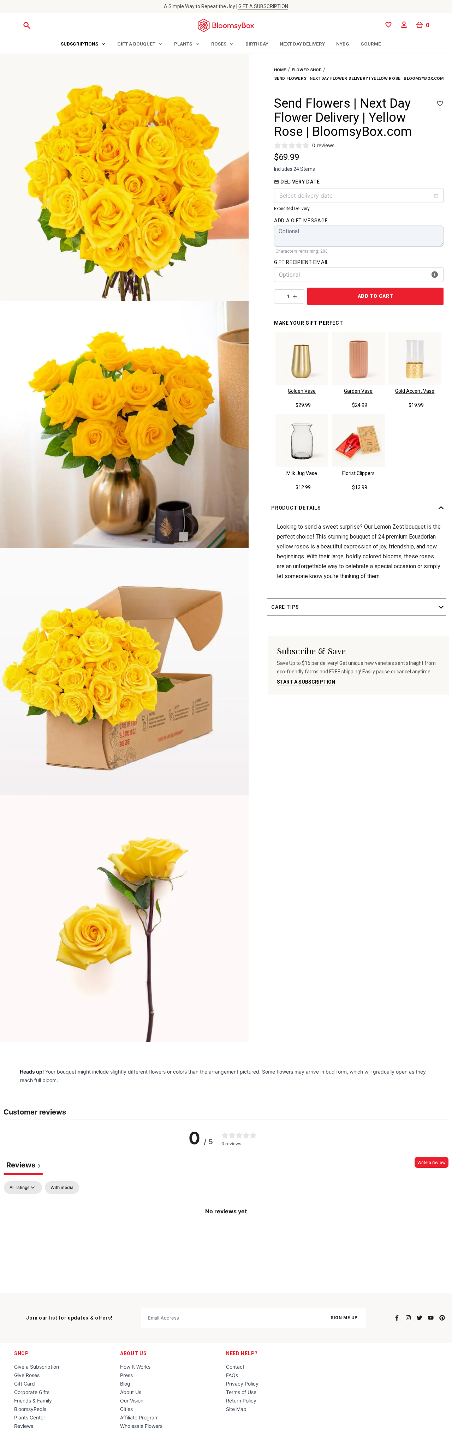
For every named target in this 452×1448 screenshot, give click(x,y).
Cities (126, 1409)
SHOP (21, 1353)
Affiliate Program (139, 1417)
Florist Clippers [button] (358, 473)
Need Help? (242, 1353)
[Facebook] (397, 1318)
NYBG (342, 44)
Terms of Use (241, 1392)
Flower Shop (307, 69)
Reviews (23, 1426)
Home (280, 69)
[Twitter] (419, 1318)
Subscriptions (79, 44)
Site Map (236, 1409)
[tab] (83, 44)
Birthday (256, 44)
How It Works (135, 1367)
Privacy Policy (242, 1384)
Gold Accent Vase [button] (414, 391)
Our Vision (131, 1401)
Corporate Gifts (31, 1392)
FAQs (232, 1375)
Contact (235, 1367)
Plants (183, 44)
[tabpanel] (226, 1235)
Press (126, 1375)
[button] (358, 508)
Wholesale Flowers (141, 1426)
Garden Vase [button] (358, 391)
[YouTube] (431, 1318)
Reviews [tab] (23, 1165)
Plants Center (29, 1417)
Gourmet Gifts (379, 44)
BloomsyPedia (30, 1409)
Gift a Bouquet (136, 44)
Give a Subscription (36, 1367)
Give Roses (27, 1375)
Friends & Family (33, 1401)
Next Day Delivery (302, 44)
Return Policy (241, 1401)
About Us (133, 1353)
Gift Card (24, 1384)
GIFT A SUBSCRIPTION (263, 6)
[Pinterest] (442, 1318)
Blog (125, 1384)
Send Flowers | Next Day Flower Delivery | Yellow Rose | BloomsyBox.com (359, 78)
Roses (218, 44)
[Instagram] (408, 1318)
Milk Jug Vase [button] (301, 473)
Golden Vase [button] (302, 391)
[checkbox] (62, 1187)
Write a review (431, 1162)
